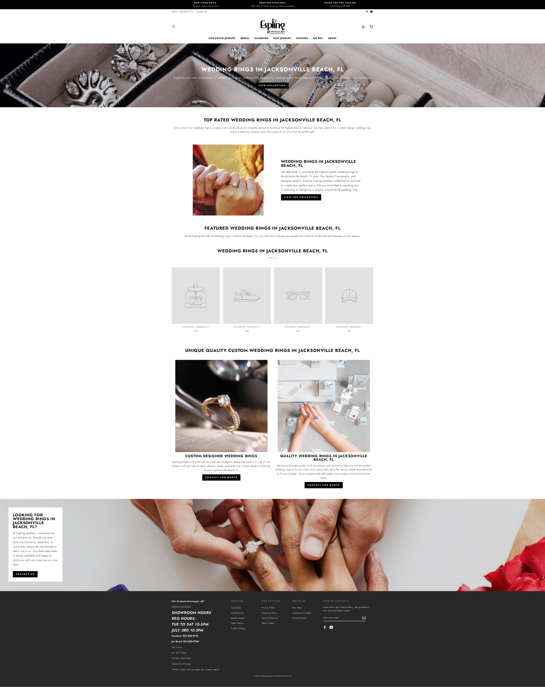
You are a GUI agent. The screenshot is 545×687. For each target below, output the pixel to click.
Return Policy (268, 623)
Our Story (297, 607)
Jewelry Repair (238, 618)
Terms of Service (269, 618)
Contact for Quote (221, 477)
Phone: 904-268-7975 (182, 11)
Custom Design (238, 628)
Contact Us (202, 11)
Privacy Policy (268, 607)
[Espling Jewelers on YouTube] (331, 627)
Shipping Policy (269, 613)
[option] (205, 4)
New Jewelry (282, 38)
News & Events (300, 618)
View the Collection (301, 197)
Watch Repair (237, 623)
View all (272, 257)
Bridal (245, 38)
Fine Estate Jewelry (221, 38)
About (332, 38)
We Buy (318, 38)
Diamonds (261, 38)
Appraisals (236, 607)
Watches (302, 38)
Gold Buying (237, 613)
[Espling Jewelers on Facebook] (325, 627)
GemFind (287, 676)
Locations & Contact (302, 613)
